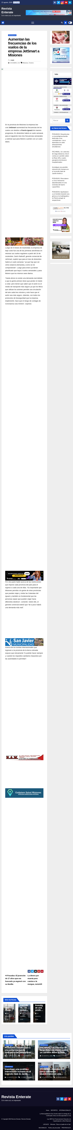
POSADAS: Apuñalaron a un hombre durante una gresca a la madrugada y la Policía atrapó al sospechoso (60, 196)
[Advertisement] (24, 109)
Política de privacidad (54, 1127)
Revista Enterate (16, 1097)
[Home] (2, 22)
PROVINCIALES (12, 35)
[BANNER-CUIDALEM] (24, 777)
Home (47, 1110)
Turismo (31, 63)
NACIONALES (43, 1127)
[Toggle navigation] (32, 22)
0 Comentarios (26, 1055)
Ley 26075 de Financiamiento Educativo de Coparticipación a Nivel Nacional (59, 1120)
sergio (12, 60)
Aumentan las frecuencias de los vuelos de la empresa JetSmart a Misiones (23, 47)
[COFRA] (24, 226)
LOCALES (46, 1124)
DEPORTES (54, 1110)
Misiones (25, 63)
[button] (62, 22)
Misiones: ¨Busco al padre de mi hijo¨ (60, 1124)
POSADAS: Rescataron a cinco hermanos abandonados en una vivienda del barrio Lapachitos (60, 183)
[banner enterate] (24, 627)
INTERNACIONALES (65, 1110)
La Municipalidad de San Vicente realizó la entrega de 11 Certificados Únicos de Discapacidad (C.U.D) (55, 1114)
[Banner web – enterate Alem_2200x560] (24, 544)
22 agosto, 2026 (8, 1016)
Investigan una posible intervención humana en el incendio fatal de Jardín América (18, 1073)
